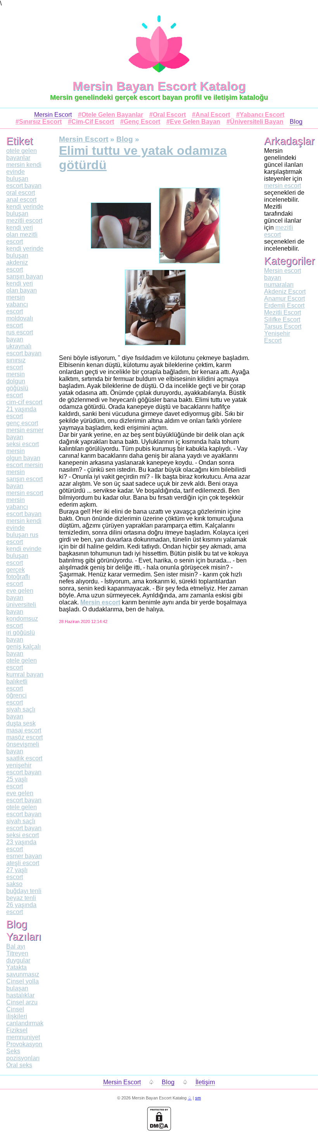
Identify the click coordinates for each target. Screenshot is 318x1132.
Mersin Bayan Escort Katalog (159, 86)
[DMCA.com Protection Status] (159, 1128)
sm (198, 1098)
